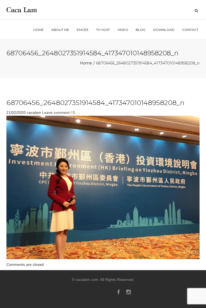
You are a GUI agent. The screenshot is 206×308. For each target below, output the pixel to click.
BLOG (141, 30)
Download (164, 30)
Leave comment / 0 (58, 112)
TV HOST (103, 30)
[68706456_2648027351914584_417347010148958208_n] (103, 187)
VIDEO (122, 30)
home (38, 30)
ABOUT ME (60, 30)
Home (86, 63)
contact (190, 30)
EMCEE (83, 30)
